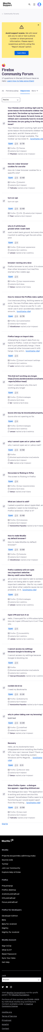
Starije (5, 824)
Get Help (6, 962)
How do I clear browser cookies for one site (18, 165)
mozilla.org (7, 1012)
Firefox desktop (9, 890)
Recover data (24, 770)
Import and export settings (29, 360)
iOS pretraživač (8, 898)
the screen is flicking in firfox (21, 473)
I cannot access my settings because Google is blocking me (21, 650)
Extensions (23, 520)
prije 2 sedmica (28, 432)
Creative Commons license (17, 1005)
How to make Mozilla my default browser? (17, 537)
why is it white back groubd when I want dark (19, 227)
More (34, 91)
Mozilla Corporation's (16, 993)
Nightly (5, 928)
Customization (24, 321)
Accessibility (24, 633)
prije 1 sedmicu (28, 253)
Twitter (5, 864)
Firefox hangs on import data (20, 336)
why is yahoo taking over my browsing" (25, 714)
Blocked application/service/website (24, 457)
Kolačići (22, 182)
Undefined (23, 728)
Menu (34, 4)
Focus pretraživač (10, 902)
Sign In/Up (6, 946)
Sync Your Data (8, 958)
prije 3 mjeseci (29, 154)
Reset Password (9, 954)
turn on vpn (13, 198)
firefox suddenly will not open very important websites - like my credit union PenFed (21, 572)
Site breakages (25, 397)
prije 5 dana (26, 287)
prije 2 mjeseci (29, 188)
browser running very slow (20, 263)
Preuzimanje (7, 886)
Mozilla (7, 841)
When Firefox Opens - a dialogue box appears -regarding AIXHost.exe (23, 786)
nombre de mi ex (15, 686)
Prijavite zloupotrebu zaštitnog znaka (18, 856)
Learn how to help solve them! (20, 81)
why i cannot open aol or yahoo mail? (24, 441)
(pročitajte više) (24, 311)
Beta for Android (9, 924)
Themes (22, 148)
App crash (23, 812)
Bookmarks (23, 699)
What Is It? (7, 950)
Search (29, 4)
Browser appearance (27, 247)
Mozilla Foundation (20, 995)
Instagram (11, 987)
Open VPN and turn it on (18, 615)
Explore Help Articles (11, 872)
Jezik (4, 976)
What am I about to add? (18, 502)
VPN (20, 213)
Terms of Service (9, 1016)
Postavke (22, 554)
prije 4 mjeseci (32, 327)
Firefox (13, 148)
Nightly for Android (10, 932)
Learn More (21, 53)
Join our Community (11, 868)
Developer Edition (10, 916)
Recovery (12, 743)
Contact (5, 1028)
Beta (4, 920)
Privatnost (6, 1020)
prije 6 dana (23, 403)
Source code (7, 860)
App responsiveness (27, 281)
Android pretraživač (10, 894)
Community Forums (11, 14)
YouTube (7, 987)
